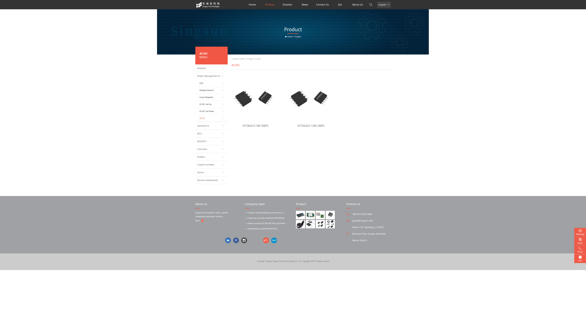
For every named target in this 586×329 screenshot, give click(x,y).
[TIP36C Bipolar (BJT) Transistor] (310, 224)
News (305, 4)
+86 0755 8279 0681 (362, 214)
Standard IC (203, 125)
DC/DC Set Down (206, 111)
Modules (201, 68)
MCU (199, 133)
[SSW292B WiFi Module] (300, 215)
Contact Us (322, 4)
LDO (201, 83)
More (197, 220)
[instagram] (245, 240)
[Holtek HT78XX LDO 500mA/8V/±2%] (320, 224)
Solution (287, 4)
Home (252, 4)
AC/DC (202, 118)
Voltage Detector (206, 90)
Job (340, 4)
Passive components (207, 180)
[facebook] (237, 240)
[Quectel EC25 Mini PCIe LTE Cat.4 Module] (310, 215)
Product (270, 4)
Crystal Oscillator (206, 164)
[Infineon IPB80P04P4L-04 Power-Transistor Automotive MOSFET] (330, 215)
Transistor (202, 149)
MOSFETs (201, 141)
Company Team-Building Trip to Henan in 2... (266, 212)
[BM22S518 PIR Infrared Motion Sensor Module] (300, 224)
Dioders (201, 156)
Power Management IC (209, 75)
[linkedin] (229, 240)
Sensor (200, 172)
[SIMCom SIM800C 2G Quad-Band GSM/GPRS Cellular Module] (320, 215)
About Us (357, 4)
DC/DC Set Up (205, 104)
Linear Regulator (206, 97)
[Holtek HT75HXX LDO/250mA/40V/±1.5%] (330, 224)
